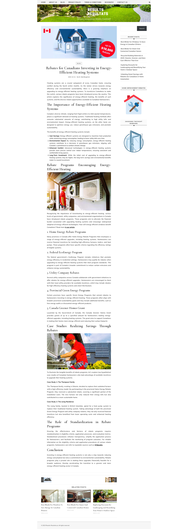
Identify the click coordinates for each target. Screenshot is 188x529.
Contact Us (122, 2)
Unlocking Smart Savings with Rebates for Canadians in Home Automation (132, 76)
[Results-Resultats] (94, 12)
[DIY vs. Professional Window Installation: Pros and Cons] (112, 479)
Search (141, 28)
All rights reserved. (64, 525)
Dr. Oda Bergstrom (84, 77)
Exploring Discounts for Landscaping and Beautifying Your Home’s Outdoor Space (104, 508)
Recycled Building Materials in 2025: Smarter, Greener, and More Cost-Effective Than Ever (133, 58)
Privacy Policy (74, 2)
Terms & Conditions (92, 2)
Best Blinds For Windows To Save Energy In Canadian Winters (52, 508)
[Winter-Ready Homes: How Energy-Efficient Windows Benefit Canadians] (45, 479)
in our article (70, 227)
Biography (109, 2)
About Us (53, 2)
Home (43, 2)
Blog (63, 2)
